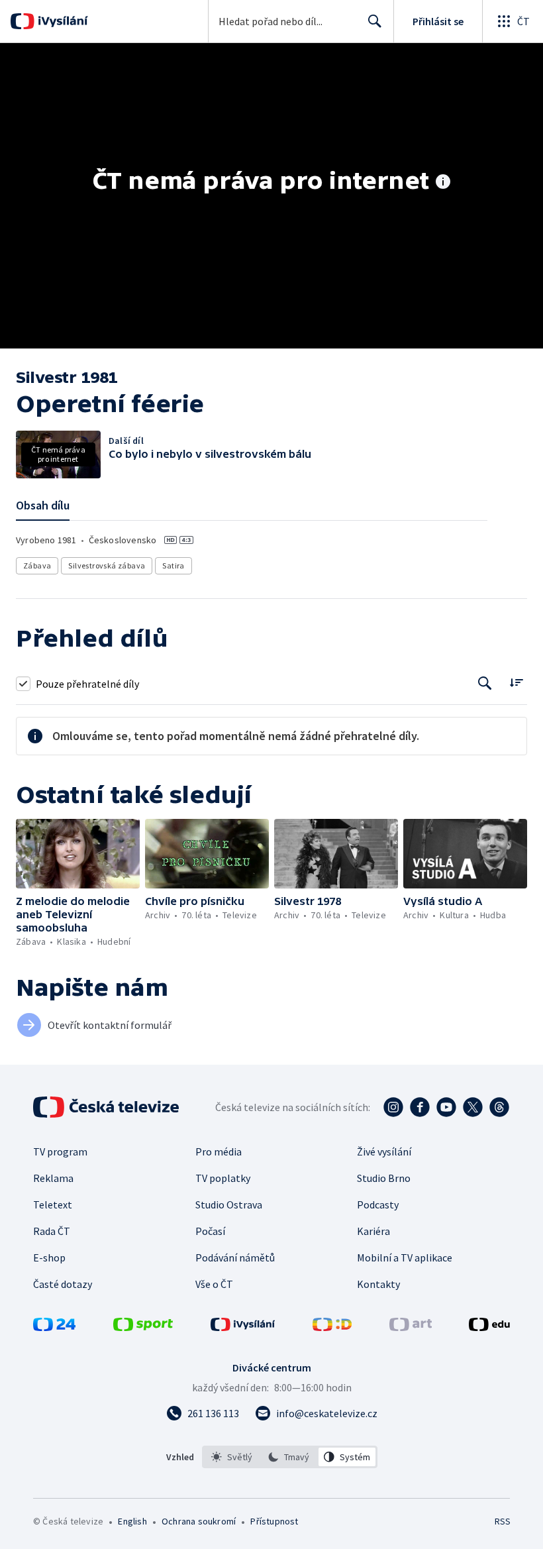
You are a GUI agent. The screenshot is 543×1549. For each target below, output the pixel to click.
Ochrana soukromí (199, 1521)
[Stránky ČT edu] (489, 1327)
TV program (60, 1151)
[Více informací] (443, 182)
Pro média (218, 1151)
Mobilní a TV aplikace (404, 1257)
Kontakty (378, 1284)
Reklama (53, 1178)
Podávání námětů (235, 1257)
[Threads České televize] (499, 1107)
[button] (78, 853)
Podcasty (378, 1204)
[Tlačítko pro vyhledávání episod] (485, 683)
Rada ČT (51, 1231)
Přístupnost (274, 1521)
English (132, 1521)
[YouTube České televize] (446, 1107)
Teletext (52, 1204)
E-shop (49, 1257)
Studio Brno (384, 1178)
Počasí (210, 1231)
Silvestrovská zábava (106, 565)
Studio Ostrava (228, 1204)
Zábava (37, 565)
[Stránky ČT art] (410, 1327)
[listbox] (289, 1457)
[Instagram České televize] (393, 1107)
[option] (232, 1457)
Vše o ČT (214, 1284)
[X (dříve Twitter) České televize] (472, 1107)
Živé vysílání (384, 1151)
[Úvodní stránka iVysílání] (61, 21)
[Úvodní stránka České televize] (107, 1107)
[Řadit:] (516, 682)
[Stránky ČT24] (54, 1327)
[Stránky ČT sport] (143, 1327)
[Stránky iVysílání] (243, 1327)
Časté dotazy (62, 1284)
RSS (502, 1521)
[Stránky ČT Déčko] (332, 1327)
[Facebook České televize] (419, 1107)
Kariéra (373, 1231)
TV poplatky (222, 1178)
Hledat (374, 21)
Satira (173, 565)
